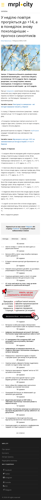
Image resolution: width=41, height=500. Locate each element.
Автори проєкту (7, 457)
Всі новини (21, 433)
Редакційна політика (9, 461)
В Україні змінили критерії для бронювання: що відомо (22, 262)
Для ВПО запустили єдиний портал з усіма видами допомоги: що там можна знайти (20, 378)
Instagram (8, 478)
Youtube (8, 482)
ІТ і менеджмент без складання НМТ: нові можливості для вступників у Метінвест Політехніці (20, 341)
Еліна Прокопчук (6, 41)
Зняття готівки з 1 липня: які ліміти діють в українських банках (20, 247)
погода (5, 239)
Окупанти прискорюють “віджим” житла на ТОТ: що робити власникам (22, 371)
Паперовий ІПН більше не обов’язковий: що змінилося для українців (20, 393)
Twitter (7, 474)
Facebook (16, 229)
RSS (6, 486)
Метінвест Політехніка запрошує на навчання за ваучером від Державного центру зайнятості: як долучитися (22, 410)
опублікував (35, 131)
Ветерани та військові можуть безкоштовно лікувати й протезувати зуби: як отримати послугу (22, 325)
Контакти (5, 453)
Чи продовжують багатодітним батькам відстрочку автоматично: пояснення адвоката (21, 419)
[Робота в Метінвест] (20, 304)
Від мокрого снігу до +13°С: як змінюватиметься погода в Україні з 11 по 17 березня (18, 141)
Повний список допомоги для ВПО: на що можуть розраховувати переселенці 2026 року (22, 269)
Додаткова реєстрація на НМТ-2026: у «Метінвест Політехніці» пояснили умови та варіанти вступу (21, 401)
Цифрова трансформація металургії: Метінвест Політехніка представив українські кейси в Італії (22, 333)
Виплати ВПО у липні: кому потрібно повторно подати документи (21, 255)
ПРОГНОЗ (15, 239)
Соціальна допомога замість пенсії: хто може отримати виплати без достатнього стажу (20, 277)
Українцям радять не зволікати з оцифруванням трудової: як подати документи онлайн (22, 426)
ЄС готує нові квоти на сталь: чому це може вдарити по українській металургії (20, 284)
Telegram (29, 227)
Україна (4, 11)
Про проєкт (6, 449)
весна (23, 239)
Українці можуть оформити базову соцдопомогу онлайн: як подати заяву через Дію (21, 364)
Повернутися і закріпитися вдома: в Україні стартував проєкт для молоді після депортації (21, 356)
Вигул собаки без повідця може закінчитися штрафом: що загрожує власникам (20, 386)
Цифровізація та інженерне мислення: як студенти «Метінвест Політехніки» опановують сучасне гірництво (22, 350)
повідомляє (10, 91)
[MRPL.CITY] (20, 5)
